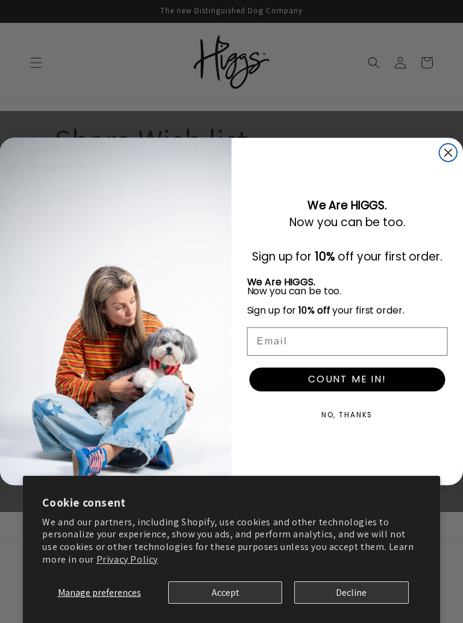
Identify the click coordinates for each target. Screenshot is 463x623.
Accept (225, 592)
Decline (351, 592)
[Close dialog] (448, 153)
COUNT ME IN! (347, 379)
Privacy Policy (127, 559)
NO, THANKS (347, 415)
